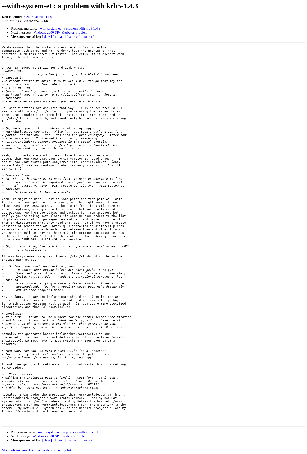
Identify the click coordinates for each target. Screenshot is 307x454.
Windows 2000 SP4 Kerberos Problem (59, 32)
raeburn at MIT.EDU (38, 17)
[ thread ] (59, 36)
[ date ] (47, 36)
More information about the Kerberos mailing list (36, 450)
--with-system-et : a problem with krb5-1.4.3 (69, 28)
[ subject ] (73, 36)
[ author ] (87, 36)
